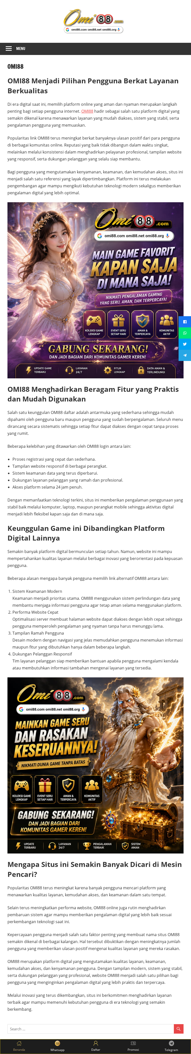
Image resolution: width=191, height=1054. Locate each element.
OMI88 (87, 111)
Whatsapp (57, 1050)
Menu (20, 48)
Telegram (171, 1050)
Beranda (19, 1050)
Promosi (133, 1050)
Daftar (95, 1050)
